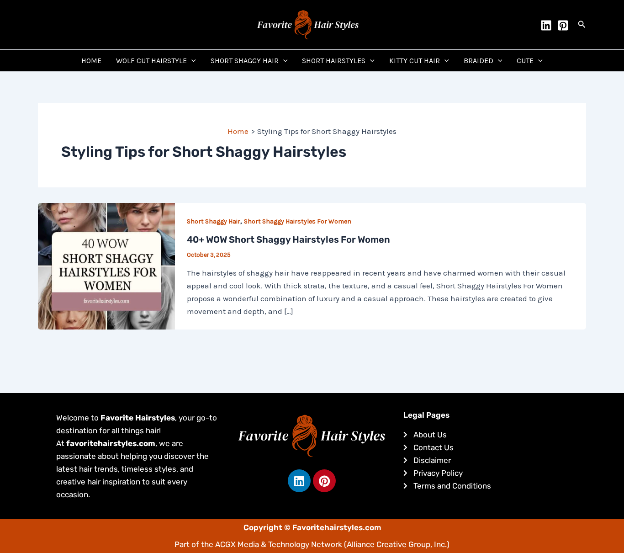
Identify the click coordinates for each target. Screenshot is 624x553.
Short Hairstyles (333, 60)
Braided (478, 60)
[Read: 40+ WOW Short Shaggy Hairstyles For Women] (106, 265)
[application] (191, 60)
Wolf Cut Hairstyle (151, 60)
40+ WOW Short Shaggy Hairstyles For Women (288, 239)
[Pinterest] (563, 25)
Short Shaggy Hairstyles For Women (297, 221)
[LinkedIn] (546, 25)
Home (91, 60)
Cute (525, 60)
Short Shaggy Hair (245, 60)
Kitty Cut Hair (414, 60)
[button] (582, 25)
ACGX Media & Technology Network (278, 544)
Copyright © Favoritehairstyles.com (312, 527)
